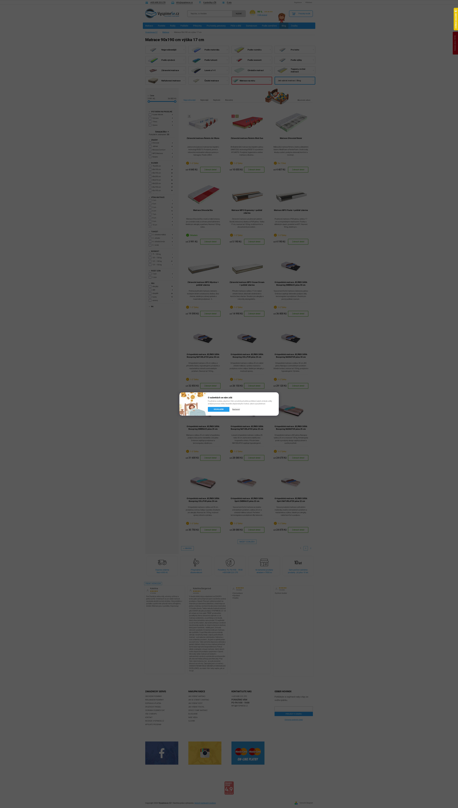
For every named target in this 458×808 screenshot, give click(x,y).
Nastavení (236, 409)
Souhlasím (219, 409)
